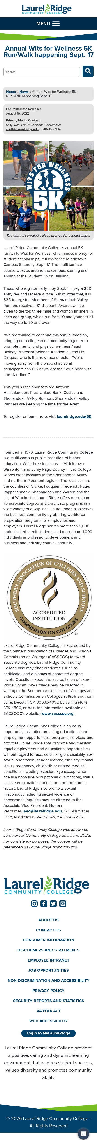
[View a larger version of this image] (48, 186)
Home (11, 91)
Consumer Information (48, 940)
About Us (48, 920)
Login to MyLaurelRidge (48, 1033)
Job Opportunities (48, 970)
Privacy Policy (48, 991)
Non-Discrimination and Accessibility (49, 980)
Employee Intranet (48, 960)
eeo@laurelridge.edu (43, 811)
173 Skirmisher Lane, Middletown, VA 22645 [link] (46, 814)
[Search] (88, 71)
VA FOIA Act (49, 1011)
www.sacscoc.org (57, 713)
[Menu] (56, 24)
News (24, 91)
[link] (34, 903)
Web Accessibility (48, 1021)
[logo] (46, 9)
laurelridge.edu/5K (74, 416)
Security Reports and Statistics (48, 1001)
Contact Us (48, 930)
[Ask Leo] (83, 1134)
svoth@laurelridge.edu (22, 129)
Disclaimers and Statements (48, 950)
